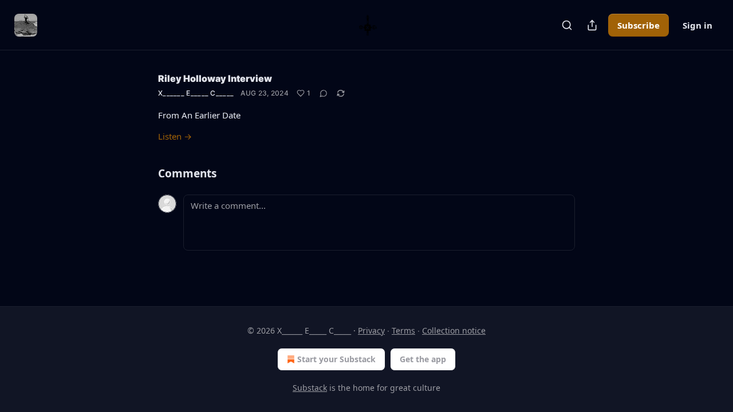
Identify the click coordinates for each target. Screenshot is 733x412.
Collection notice (454, 330)
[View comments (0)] (323, 93)
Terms (403, 330)
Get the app (423, 359)
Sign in (697, 25)
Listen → (175, 136)
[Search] (566, 25)
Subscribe (638, 25)
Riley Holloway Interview (215, 78)
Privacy (371, 330)
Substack (310, 387)
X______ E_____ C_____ (196, 93)
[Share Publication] (592, 25)
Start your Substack (336, 359)
